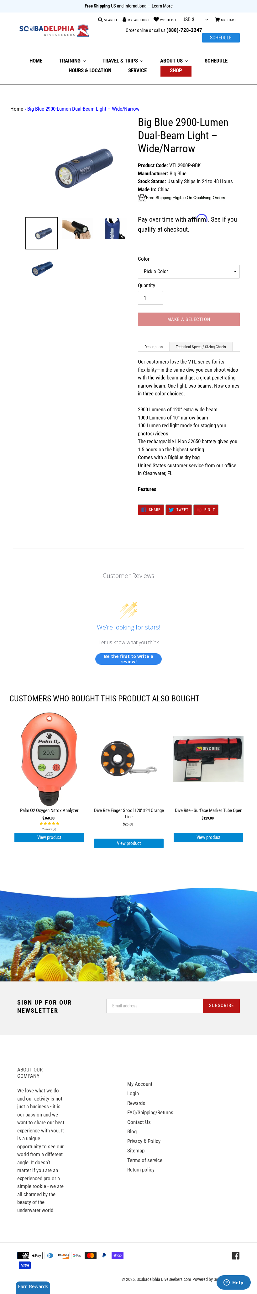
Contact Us (139, 1122)
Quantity (146, 285)
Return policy (141, 1169)
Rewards (136, 1103)
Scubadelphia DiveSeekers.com (164, 1279)
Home (16, 109)
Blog (132, 1131)
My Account (139, 1084)
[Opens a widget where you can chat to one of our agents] (233, 1283)
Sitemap (135, 1150)
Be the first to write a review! (128, 659)
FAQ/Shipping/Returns (150, 1112)
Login (133, 1093)
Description (153, 346)
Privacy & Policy (143, 1141)
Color (143, 259)
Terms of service (144, 1160)
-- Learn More (160, 6)
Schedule (221, 38)
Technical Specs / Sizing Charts (201, 346)
